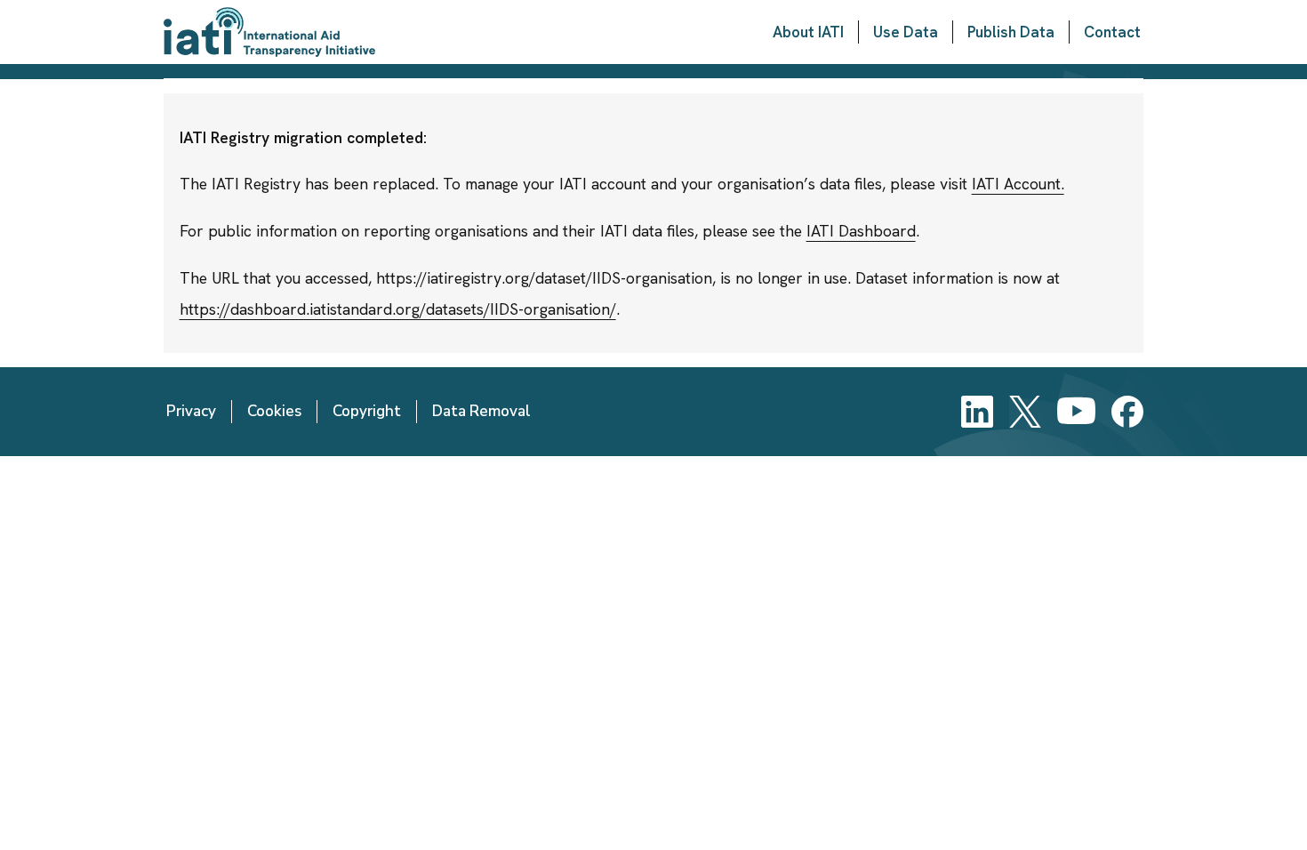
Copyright (367, 411)
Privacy (191, 411)
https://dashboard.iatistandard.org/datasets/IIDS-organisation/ (398, 309)
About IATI (808, 32)
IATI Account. (1018, 183)
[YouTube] (1076, 412)
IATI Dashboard (861, 231)
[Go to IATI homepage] (269, 32)
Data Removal (481, 411)
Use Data (905, 32)
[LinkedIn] (977, 412)
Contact (1112, 32)
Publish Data (1010, 32)
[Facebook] (1127, 412)
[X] (1025, 412)
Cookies (274, 411)
